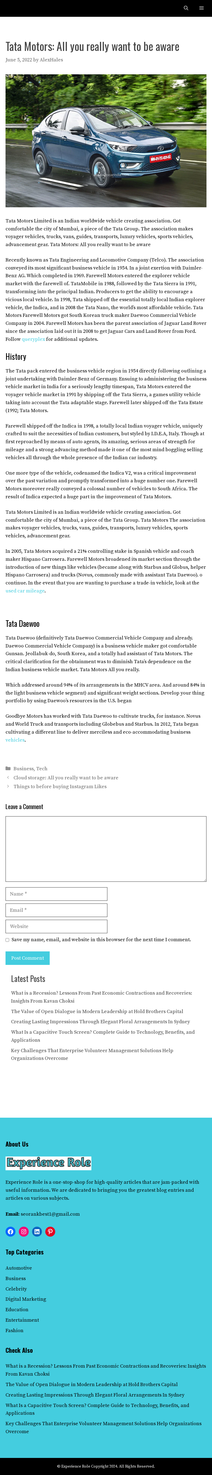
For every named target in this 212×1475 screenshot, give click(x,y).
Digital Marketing (26, 1299)
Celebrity (16, 1289)
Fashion (14, 1330)
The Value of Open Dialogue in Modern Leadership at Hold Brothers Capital (97, 1011)
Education (17, 1310)
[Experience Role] (17, 8)
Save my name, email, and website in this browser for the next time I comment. (101, 940)
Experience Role (24, 1182)
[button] (186, 8)
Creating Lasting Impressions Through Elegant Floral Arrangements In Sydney (100, 1022)
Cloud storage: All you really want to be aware (66, 778)
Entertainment (22, 1320)
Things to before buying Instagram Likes (60, 786)
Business (24, 769)
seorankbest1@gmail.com (50, 1214)
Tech (41, 769)
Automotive (19, 1268)
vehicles (15, 740)
